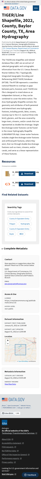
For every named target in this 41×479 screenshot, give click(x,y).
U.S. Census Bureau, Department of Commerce (21, 48)
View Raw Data (10, 384)
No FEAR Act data (9, 451)
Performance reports (10, 458)
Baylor (11, 234)
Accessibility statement (12, 443)
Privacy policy (7, 462)
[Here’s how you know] (20, 3)
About (4, 406)
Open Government (13, 406)
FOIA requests (8, 447)
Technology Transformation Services (18, 433)
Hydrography (25, 224)
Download (28, 173)
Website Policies (26, 406)
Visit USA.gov (8, 474)
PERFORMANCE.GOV (9, 408)
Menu (36, 8)
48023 (21, 234)
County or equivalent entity (19, 219)
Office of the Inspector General (14, 454)
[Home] (15, 8)
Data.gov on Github (24, 408)
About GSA (6, 439)
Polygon (12, 224)
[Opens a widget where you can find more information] (30, 475)
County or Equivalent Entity (19, 229)
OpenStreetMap (23, 361)
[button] (7, 340)
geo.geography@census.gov (15, 284)
